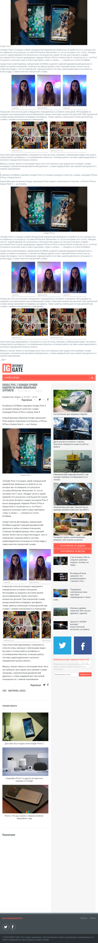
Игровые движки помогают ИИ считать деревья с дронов (80, 610)
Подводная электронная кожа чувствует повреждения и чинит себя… (72, 594)
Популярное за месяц (72, 551)
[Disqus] (25, 869)
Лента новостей (24, 391)
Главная (38, 391)
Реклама (93, 918)
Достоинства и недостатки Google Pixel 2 (24, 743)
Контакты (84, 918)
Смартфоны (13, 690)
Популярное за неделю (72, 546)
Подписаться (85, 674)
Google (22, 690)
